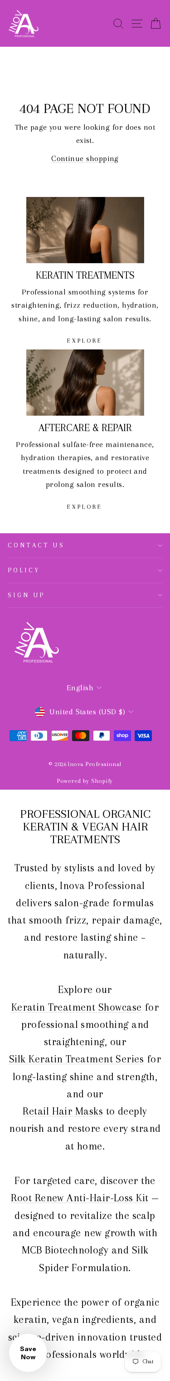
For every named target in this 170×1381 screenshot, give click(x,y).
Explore (84, 340)
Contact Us (36, 545)
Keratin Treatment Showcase (76, 1007)
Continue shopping (85, 158)
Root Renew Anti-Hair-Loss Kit (79, 1198)
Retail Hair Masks (63, 1111)
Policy (24, 570)
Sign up (26, 595)
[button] (28, 1353)
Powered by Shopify (84, 780)
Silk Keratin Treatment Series (76, 1059)
